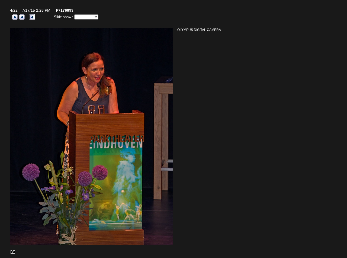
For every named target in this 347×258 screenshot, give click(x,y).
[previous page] (15, 16)
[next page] (22, 16)
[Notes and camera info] (12, 253)
